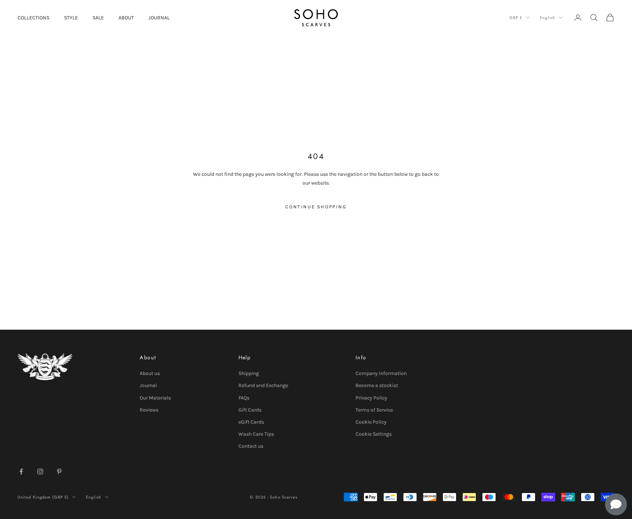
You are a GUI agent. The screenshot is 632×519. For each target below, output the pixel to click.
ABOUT (126, 18)
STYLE (71, 18)
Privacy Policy (371, 398)
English (547, 17)
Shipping (248, 373)
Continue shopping (315, 206)
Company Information (381, 373)
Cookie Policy (371, 422)
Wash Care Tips (256, 434)
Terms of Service (374, 410)
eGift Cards (251, 422)
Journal (148, 385)
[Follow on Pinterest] (59, 471)
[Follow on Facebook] (21, 471)
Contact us (250, 446)
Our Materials (155, 398)
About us (150, 373)
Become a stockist (377, 385)
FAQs (243, 398)
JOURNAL (159, 18)
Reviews (149, 410)
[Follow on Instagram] (40, 471)
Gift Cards (250, 410)
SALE (98, 18)
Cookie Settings (374, 434)
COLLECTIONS (33, 18)
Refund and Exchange (263, 385)
